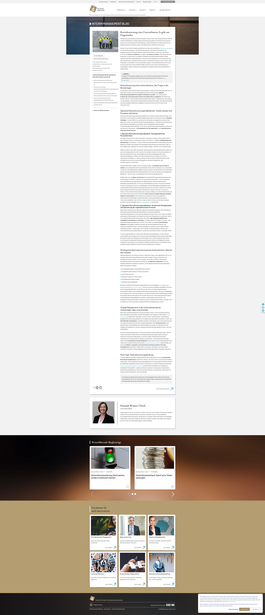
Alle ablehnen (256, 609)
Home (91, 15)
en (157, 1)
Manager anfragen (147, 1)
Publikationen (113, 1)
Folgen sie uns (98, 605)
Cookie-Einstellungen (233, 609)
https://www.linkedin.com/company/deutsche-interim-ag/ (263, 310)
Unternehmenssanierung (166, 48)
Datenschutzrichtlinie (230, 601)
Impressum (107, 609)
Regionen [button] (152, 10)
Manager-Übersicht (165, 10)
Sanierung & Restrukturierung (101, 58)
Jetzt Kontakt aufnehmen (162, 389)
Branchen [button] (142, 10)
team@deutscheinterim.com (263, 307)
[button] (130, 494)
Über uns (139, 1)
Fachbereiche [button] (120, 10)
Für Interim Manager (168, 1)
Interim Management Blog (108, 15)
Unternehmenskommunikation (152, 343)
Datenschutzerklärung (96, 609)
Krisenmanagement (98, 55)
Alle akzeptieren (244, 609)
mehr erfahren (108, 547)
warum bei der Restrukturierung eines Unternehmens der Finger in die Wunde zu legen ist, (105, 82)
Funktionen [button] (132, 10)
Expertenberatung (103, 1)
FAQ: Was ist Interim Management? (126, 1)
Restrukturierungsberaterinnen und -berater (131, 365)
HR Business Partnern (144, 202)
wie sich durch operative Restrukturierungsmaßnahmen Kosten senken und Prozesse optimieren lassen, (106, 89)
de (154, 1)
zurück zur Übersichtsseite (101, 110)
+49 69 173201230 (263, 304)
